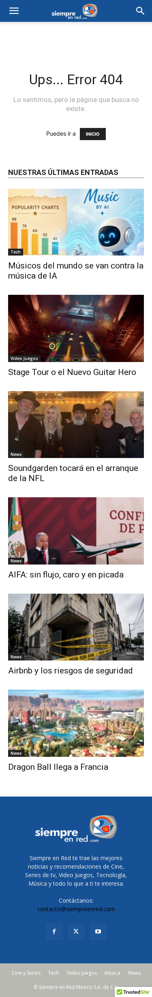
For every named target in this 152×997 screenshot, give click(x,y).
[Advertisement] (76, 36)
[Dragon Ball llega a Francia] (76, 723)
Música (112, 972)
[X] (76, 932)
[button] (140, 11)
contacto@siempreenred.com (76, 909)
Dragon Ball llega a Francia (58, 767)
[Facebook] (54, 932)
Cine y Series (26, 972)
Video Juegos (24, 358)
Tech (16, 252)
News (16, 454)
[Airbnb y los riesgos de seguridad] (76, 627)
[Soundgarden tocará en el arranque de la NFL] (76, 424)
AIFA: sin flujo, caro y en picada (66, 574)
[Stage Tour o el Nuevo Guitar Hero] (76, 328)
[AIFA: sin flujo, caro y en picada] (76, 530)
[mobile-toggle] (14, 11)
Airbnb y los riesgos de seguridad (70, 670)
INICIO (93, 134)
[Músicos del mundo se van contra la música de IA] (76, 222)
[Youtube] (98, 932)
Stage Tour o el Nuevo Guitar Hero (72, 372)
